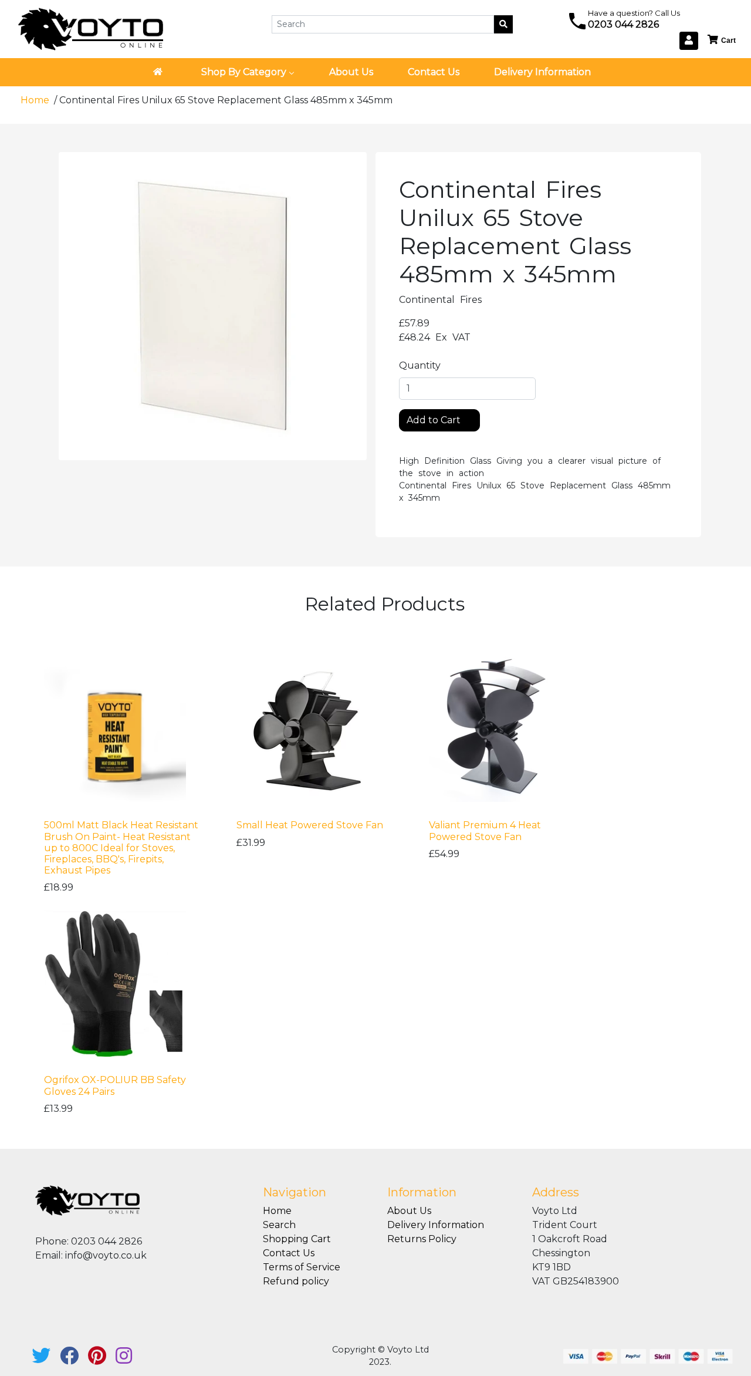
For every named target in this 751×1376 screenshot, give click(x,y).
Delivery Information (435, 1224)
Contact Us (288, 1253)
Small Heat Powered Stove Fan (309, 825)
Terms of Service (301, 1267)
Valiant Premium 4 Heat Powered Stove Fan (485, 830)
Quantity (420, 365)
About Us (409, 1210)
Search (279, 1224)
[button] (722, 40)
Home (36, 100)
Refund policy (296, 1281)
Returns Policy (421, 1239)
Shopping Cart (297, 1239)
